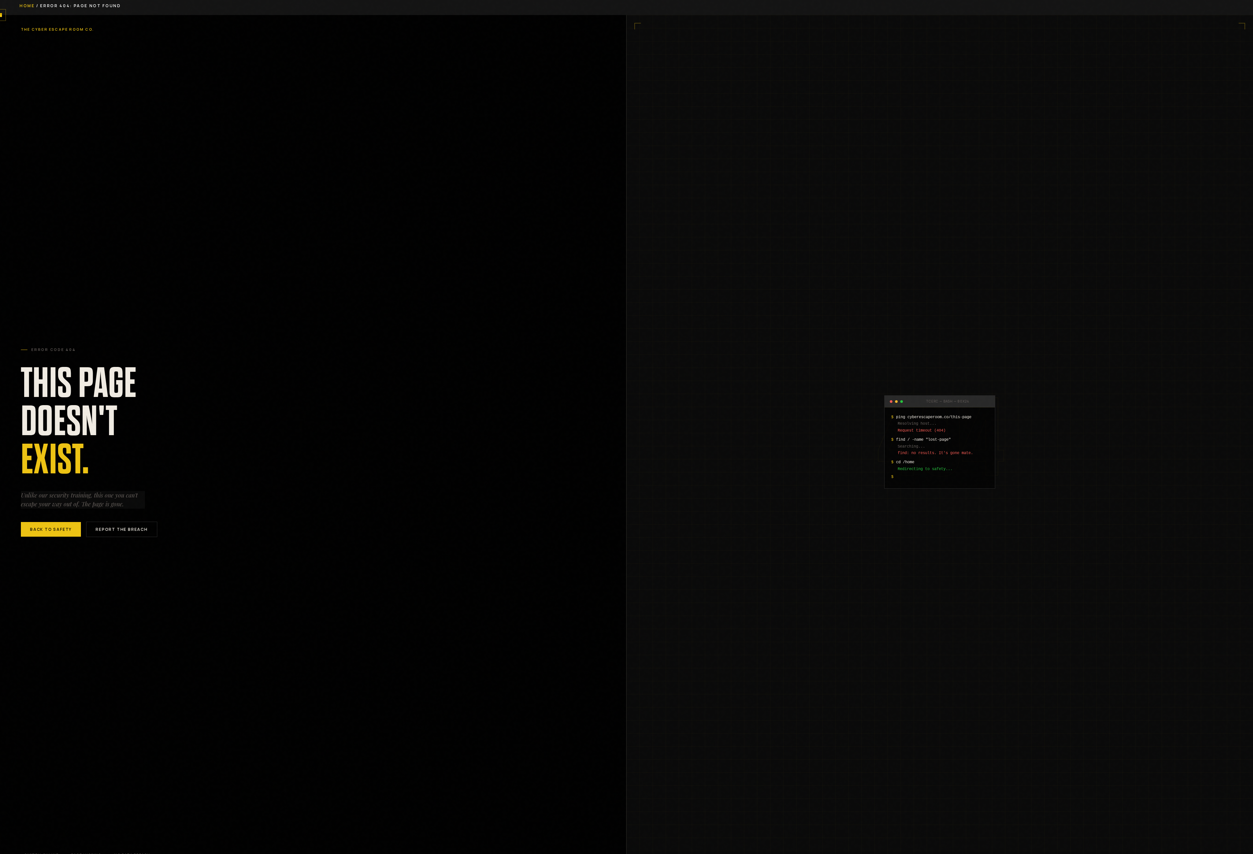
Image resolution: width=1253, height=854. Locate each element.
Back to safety (51, 529)
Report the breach (122, 529)
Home (27, 5)
